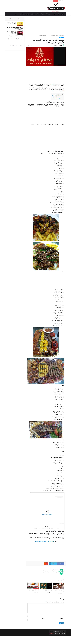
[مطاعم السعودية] (56, 7)
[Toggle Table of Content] (62, 94)
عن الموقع (63, 633)
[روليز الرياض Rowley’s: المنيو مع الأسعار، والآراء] (20, 33)
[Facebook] (55, 573)
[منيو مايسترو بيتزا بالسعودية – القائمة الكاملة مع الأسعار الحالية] (46, 586)
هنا (52, 90)
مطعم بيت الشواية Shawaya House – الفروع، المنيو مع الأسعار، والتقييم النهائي (59, 590)
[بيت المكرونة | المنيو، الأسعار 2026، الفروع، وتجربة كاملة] (20, 24)
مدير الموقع (60, 45)
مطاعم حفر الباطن (58, 35)
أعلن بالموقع (52, 633)
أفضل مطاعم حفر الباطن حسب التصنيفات (44, 541)
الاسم (63, 614)
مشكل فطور (47, 526)
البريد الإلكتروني (62, 618)
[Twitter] (5, 631)
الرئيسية (62, 35)
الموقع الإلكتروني (42, 618)
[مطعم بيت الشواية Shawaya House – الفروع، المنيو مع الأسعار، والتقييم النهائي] (58, 586)
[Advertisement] (46, 24)
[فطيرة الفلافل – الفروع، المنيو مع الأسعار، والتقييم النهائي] (33, 586)
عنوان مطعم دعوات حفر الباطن (56, 95)
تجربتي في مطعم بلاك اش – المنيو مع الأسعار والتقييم (15, 38)
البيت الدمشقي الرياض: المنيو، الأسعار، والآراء (16, 35)
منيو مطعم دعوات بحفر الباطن (56, 96)
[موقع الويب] (56, 573)
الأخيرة (19, 18)
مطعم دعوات (52, 528)
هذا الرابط (62, 90)
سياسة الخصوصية (58, 633)
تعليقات (10, 18)
